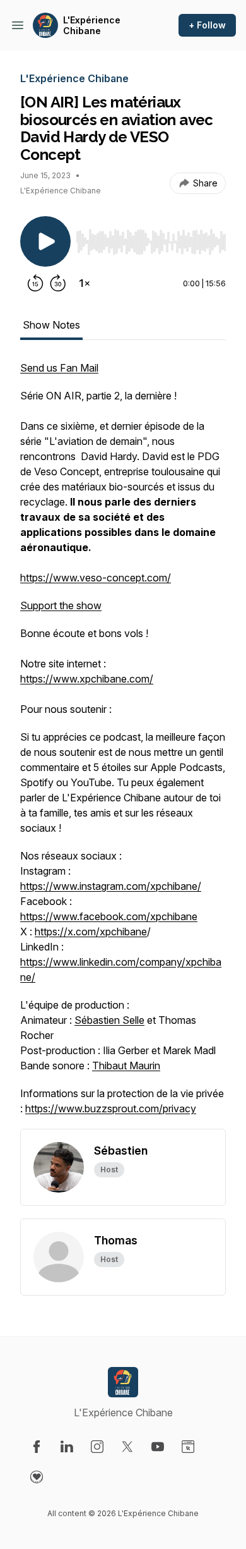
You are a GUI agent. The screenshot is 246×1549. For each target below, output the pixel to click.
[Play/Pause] (45, 241)
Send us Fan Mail (59, 367)
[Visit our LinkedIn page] (67, 1446)
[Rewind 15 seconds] (35, 283)
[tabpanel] (123, 744)
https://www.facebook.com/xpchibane (108, 916)
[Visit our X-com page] (127, 1446)
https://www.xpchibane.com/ (86, 678)
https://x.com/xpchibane (91, 931)
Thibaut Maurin (126, 1065)
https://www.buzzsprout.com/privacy (110, 1108)
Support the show (61, 605)
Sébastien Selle (109, 1020)
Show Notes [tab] (51, 325)
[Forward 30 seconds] (58, 283)
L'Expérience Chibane (91, 26)
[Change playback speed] (84, 283)
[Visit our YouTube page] (157, 1446)
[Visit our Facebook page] (36, 1446)
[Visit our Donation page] (36, 1477)
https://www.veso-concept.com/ (95, 577)
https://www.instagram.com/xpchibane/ (110, 886)
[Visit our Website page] (188, 1446)
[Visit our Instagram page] (97, 1446)
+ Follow (207, 25)
